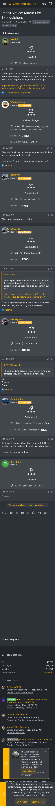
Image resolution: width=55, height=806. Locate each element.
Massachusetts (30, 63)
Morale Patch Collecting (18, 727)
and (18, 92)
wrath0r (8, 22)
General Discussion (16, 732)
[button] (5, 3)
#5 (52, 359)
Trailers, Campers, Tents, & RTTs (22, 707)
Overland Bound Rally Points (20, 745)
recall (5, 25)
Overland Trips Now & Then (20, 692)
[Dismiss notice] (44, 752)
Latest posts (12, 680)
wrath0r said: (10, 274)
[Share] (48, 69)
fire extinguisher (41, 22)
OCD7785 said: (11, 365)
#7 (52, 492)
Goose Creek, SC (32, 199)
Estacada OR (31, 343)
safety (13, 25)
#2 (52, 148)
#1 (52, 69)
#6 (52, 439)
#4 (52, 269)
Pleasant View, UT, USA (37, 126)
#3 (52, 215)
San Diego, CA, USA (32, 485)
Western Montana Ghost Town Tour (30, 739)
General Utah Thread (17, 714)
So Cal (28, 423)
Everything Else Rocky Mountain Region (26, 720)
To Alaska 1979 (14, 687)
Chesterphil (47, 672)
